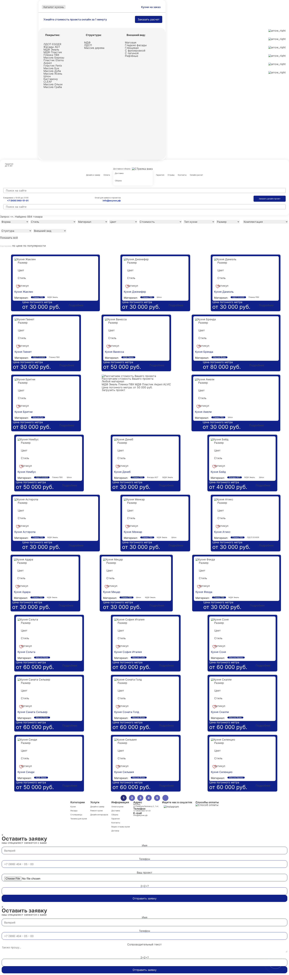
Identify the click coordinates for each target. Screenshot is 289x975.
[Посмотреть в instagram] (171, 806)
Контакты (182, 175)
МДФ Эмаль (51, 49)
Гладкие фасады (136, 45)
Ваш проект (144, 872)
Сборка (118, 181)
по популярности (34, 245)
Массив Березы (53, 57)
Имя (144, 845)
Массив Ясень (52, 73)
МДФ (87, 42)
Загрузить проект (113, 390)
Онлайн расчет (196, 175)
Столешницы (76, 814)
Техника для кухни (78, 818)
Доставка (119, 173)
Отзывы (171, 175)
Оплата (107, 175)
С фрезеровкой (135, 50)
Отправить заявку (145, 898)
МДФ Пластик (52, 52)
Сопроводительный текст (144, 944)
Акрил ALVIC (162, 384)
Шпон (47, 76)
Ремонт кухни (96, 810)
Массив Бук (51, 68)
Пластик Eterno (53, 60)
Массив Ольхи (53, 84)
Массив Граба (52, 87)
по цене (17, 245)
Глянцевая (132, 48)
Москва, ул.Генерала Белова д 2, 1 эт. (146, 805)
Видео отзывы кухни (120, 826)
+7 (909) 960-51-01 (17, 201)
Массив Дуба (52, 71)
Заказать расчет (149, 19)
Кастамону (50, 79)
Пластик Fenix (52, 65)
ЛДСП (88, 45)
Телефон (144, 859)
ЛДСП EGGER (52, 44)
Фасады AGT (51, 46)
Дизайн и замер (93, 175)
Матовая (130, 42)
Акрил (47, 63)
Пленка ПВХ (51, 55)
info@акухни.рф (112, 201)
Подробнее (76, 305)
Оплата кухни (117, 806)
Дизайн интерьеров (99, 814)
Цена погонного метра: (117, 387)
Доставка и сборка (121, 169)
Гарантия (160, 175)
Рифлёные (131, 56)
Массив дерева (94, 48)
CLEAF (47, 81)
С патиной (132, 53)
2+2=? (144, 886)
